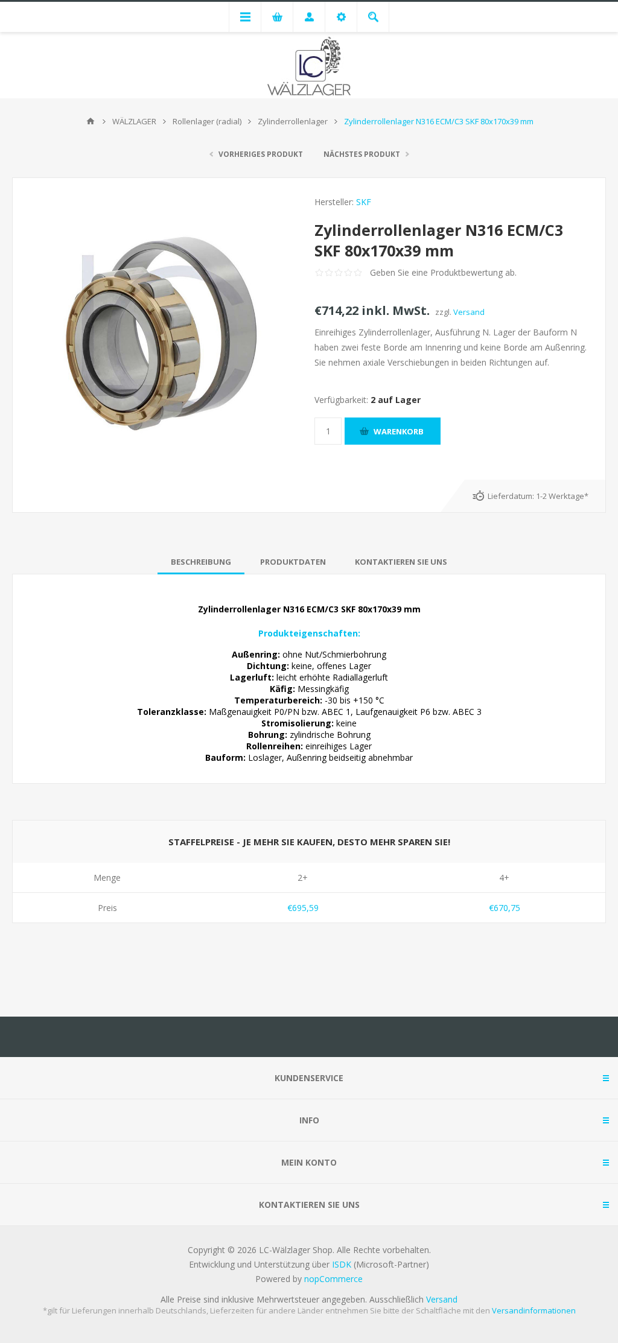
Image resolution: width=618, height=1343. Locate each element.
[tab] (201, 561)
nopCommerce (333, 1278)
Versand (469, 311)
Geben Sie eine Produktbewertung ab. (443, 272)
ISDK (341, 1264)
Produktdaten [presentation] (293, 561)
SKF (363, 202)
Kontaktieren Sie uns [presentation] (401, 561)
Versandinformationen (534, 1310)
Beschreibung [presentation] (201, 561)
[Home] (90, 121)
